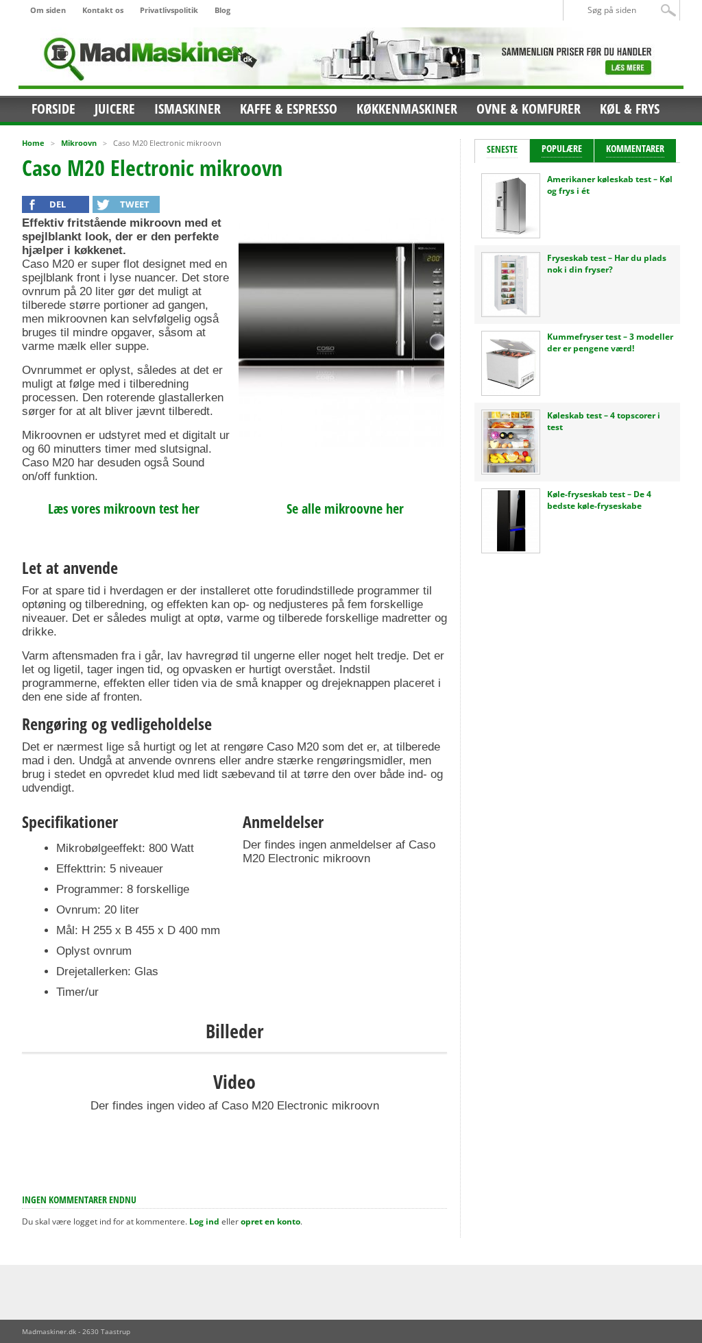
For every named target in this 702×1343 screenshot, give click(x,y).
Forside (53, 108)
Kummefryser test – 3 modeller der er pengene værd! (610, 342)
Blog (222, 10)
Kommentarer (635, 148)
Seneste (502, 148)
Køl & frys (629, 108)
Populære (562, 148)
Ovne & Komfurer (528, 108)
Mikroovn (79, 143)
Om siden (48, 10)
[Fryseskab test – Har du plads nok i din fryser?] (510, 312)
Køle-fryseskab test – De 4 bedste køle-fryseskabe (599, 500)
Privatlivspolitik (169, 10)
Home (33, 143)
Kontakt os (102, 10)
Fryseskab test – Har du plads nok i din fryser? (606, 263)
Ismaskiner (187, 108)
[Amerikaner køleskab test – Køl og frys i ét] (510, 233)
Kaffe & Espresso (288, 108)
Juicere (115, 108)
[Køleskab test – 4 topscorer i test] (510, 469)
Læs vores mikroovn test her (123, 508)
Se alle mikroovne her (345, 508)
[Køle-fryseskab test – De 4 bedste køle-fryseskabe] (510, 548)
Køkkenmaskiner (406, 108)
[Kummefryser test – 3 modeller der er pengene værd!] (510, 391)
